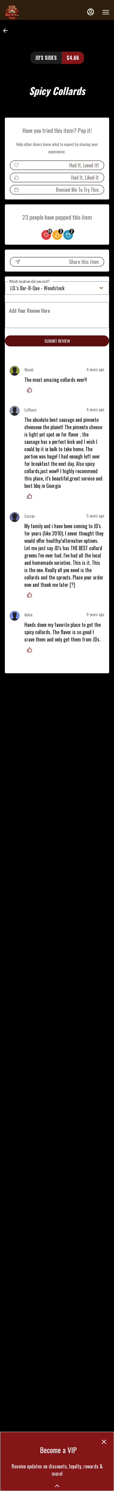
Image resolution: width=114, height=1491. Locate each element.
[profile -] (90, 12)
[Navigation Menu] (105, 12)
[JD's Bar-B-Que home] (32, 12)
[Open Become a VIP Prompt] (57, 1485)
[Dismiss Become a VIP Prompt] (104, 1441)
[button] (7, 30)
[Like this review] (31, 390)
